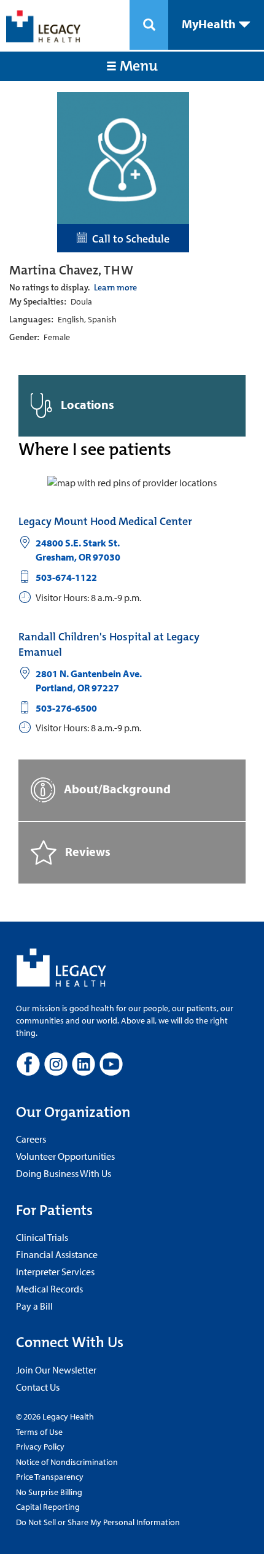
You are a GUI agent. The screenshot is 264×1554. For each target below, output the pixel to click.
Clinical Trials (42, 1237)
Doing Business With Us (63, 1173)
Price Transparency (49, 1476)
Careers (31, 1139)
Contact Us (38, 1387)
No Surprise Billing (49, 1492)
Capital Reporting (48, 1506)
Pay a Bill (34, 1306)
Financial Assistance (57, 1254)
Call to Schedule (128, 238)
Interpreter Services (55, 1271)
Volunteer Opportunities (65, 1156)
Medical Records (49, 1289)
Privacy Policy (40, 1446)
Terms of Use (39, 1431)
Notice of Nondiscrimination (67, 1461)
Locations (86, 404)
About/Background (116, 788)
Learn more (115, 287)
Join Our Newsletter (56, 1370)
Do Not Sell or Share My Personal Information (98, 1522)
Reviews (87, 851)
